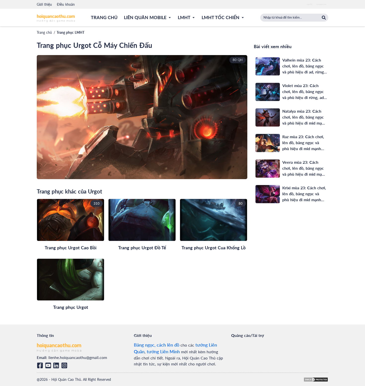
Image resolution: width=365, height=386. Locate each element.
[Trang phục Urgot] (70, 279)
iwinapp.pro (321, 4)
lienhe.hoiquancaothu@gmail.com (77, 357)
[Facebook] (41, 365)
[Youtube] (49, 365)
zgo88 (309, 4)
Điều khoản (66, 4)
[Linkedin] (57, 365)
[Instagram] (65, 365)
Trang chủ (44, 32)
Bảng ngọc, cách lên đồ (156, 345)
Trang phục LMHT (70, 32)
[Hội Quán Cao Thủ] (56, 18)
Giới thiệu (44, 4)
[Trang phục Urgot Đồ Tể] (142, 220)
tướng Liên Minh (163, 351)
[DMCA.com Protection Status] (315, 379)
